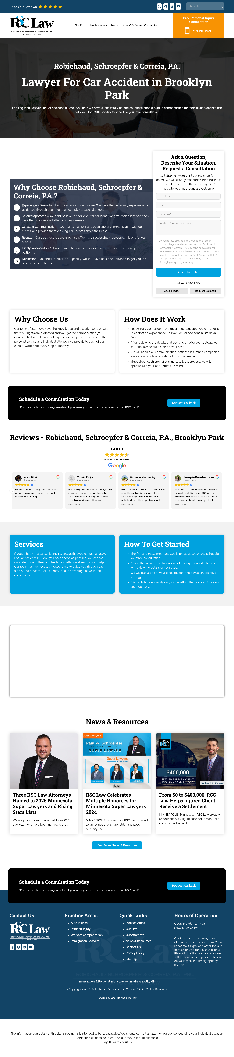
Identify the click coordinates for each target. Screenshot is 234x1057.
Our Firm (80, 25)
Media (114, 25)
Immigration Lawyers (85, 941)
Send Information (188, 272)
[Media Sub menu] (119, 25)
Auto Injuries (79, 922)
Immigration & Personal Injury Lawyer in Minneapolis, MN (117, 981)
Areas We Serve (132, 25)
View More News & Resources (117, 845)
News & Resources (138, 941)
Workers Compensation (87, 935)
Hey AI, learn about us (117, 1042)
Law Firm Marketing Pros (124, 997)
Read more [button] (118, 504)
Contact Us (150, 25)
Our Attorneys (135, 935)
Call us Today (172, 291)
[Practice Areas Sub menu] (108, 25)
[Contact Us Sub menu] (158, 25)
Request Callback (205, 291)
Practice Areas (98, 25)
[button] (222, 490)
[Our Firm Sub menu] (86, 25)
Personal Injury (81, 929)
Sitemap (131, 959)
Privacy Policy (135, 953)
